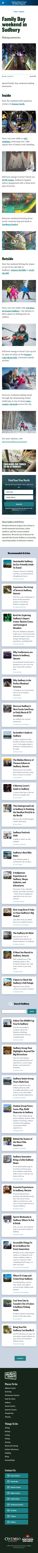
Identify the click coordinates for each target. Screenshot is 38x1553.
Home (15, 12)
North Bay (8, 1392)
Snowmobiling (10, 1460)
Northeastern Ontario (12, 1395)
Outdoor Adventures (12, 1449)
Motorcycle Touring (11, 1446)
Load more (20, 1358)
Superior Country (11, 1410)
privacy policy (22, 510)
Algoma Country (10, 1388)
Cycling (7, 1435)
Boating (7, 1431)
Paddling (8, 1453)
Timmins (8, 1417)
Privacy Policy (21, 1547)
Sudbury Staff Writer (9, 76)
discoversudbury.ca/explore (14, 441)
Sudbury (21, 12)
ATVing (7, 1428)
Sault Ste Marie (15, 1499)
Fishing (7, 1439)
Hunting (7, 1442)
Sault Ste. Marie (10, 1399)
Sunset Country (10, 1406)
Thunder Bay (9, 1413)
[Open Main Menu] (3, 3)
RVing (7, 1457)
